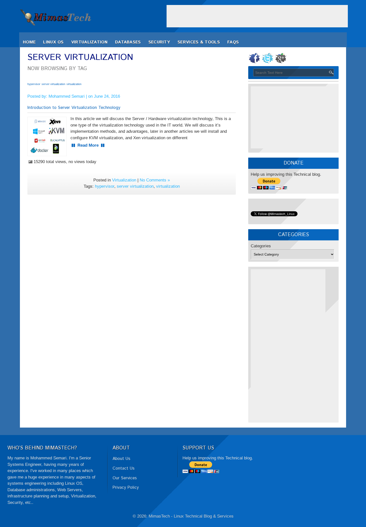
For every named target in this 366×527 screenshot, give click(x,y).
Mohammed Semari (67, 96)
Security (159, 42)
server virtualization (53, 84)
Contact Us (123, 468)
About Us (121, 459)
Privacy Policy (126, 487)
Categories (261, 246)
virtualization (73, 84)
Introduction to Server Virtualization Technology (73, 108)
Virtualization (89, 42)
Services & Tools (199, 42)
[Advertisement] (257, 16)
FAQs (233, 42)
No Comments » (155, 180)
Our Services (125, 478)
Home (29, 42)
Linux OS (53, 42)
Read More (88, 145)
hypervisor (33, 84)
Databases (128, 42)
